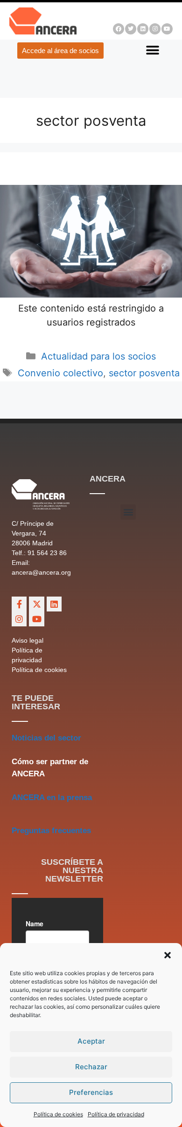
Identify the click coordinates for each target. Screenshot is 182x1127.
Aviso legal (27, 640)
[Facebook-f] (19, 604)
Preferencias (91, 1092)
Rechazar (91, 1066)
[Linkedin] (142, 28)
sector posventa (144, 373)
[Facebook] (118, 28)
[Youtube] (167, 28)
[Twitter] (130, 28)
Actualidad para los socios (98, 356)
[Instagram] (155, 28)
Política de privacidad (116, 1114)
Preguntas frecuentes (51, 830)
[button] (167, 955)
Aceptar (91, 1041)
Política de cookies (58, 1114)
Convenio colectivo (60, 373)
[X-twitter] (36, 604)
